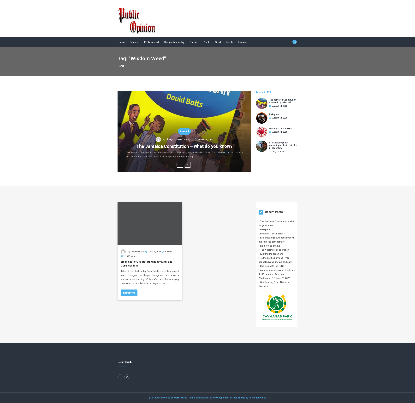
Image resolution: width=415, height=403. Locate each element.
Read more (129, 292)
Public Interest (151, 42)
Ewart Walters (137, 251)
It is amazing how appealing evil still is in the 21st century (283, 145)
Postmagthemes (257, 397)
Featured (134, 42)
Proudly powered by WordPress (169, 397)
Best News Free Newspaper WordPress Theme (220, 397)
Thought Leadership (174, 42)
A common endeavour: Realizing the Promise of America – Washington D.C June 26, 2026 (277, 274)
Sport (218, 42)
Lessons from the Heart (281, 128)
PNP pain (274, 114)
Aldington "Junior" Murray (178, 139)
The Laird (194, 42)
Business (242, 42)
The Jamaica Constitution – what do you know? (184, 146)
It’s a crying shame (270, 245)
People (229, 42)
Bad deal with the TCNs (272, 266)
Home (122, 42)
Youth (207, 42)
